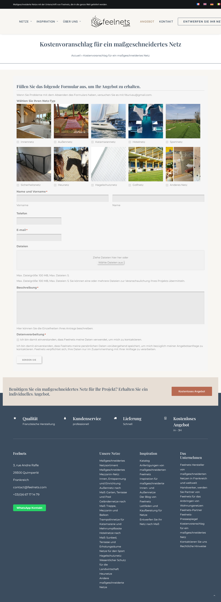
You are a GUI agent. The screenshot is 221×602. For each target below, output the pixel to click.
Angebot (147, 21)
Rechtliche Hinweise (193, 546)
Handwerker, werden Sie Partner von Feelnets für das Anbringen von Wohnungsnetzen (193, 496)
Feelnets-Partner (191, 510)
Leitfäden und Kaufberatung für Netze (151, 510)
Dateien (22, 246)
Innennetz (27, 141)
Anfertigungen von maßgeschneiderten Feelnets (153, 470)
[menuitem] (198, 4)
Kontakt (166, 21)
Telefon (22, 213)
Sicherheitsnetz (30, 185)
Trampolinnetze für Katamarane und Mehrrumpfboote (111, 524)
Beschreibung (27, 287)
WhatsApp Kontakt (29, 507)
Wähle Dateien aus (110, 262)
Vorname (22, 205)
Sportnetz (175, 141)
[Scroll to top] (214, 595)
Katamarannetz (105, 141)
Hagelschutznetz (106, 185)
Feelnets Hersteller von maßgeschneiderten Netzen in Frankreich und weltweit (193, 473)
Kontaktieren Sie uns (193, 541)
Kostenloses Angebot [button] (192, 391)
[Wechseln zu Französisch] (198, 4)
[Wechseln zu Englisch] (205, 4)
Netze (24, 21)
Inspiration (46, 21)
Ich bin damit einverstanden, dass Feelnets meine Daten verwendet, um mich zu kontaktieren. (81, 339)
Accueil (76, 55)
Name (116, 205)
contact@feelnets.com (30, 487)
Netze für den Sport (112, 551)
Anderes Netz (178, 185)
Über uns (70, 21)
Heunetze (105, 573)
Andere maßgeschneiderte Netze (111, 583)
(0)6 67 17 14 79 (28, 494)
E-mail (22, 230)
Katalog (145, 460)
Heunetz (63, 185)
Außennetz (64, 141)
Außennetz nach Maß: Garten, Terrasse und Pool (113, 492)
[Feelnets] (110, 21)
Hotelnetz (138, 141)
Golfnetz (137, 185)
